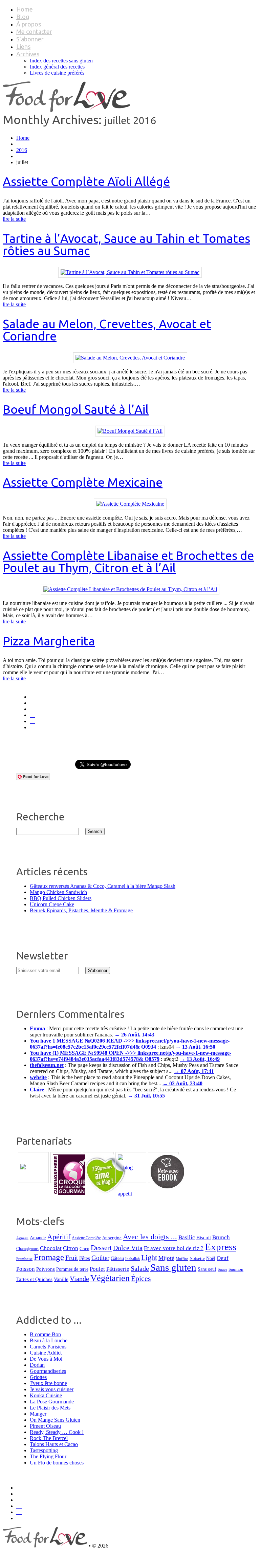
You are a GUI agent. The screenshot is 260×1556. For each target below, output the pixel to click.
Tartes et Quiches (34, 1279)
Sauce (222, 1269)
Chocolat (51, 1248)
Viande (79, 1278)
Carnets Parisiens (48, 1346)
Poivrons (45, 1269)
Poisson (25, 1269)
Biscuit (203, 1237)
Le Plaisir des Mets (50, 1408)
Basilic (186, 1237)
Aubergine (112, 1237)
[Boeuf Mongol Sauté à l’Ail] (130, 431)
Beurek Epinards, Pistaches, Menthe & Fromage (81, 910)
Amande (38, 1237)
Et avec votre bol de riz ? (173, 1248)
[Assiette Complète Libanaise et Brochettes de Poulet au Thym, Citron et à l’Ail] (130, 589)
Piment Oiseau (45, 1426)
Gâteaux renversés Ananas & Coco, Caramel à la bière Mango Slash (102, 886)
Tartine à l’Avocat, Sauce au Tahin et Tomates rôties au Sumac (126, 244)
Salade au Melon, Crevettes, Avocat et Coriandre (107, 330)
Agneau (22, 1238)
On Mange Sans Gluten (55, 1420)
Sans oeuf (207, 1269)
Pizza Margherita (49, 641)
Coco (84, 1248)
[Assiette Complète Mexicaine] (130, 504)
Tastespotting (44, 1450)
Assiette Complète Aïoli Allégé (86, 181)
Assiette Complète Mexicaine (82, 482)
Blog (22, 16)
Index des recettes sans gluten (61, 60)
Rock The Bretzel (49, 1438)
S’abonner (30, 39)
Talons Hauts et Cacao (54, 1444)
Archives (27, 54)
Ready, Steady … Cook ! (57, 1432)
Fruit (71, 1257)
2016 (21, 150)
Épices (141, 1279)
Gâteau (117, 1258)
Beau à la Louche (48, 1340)
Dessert (101, 1248)
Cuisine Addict (46, 1353)
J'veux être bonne (48, 1383)
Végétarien (110, 1278)
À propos (28, 24)
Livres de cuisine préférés (57, 73)
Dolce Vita (128, 1247)
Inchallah (132, 1259)
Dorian (37, 1365)
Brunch (221, 1237)
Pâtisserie (117, 1269)
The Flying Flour (48, 1456)
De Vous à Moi (46, 1359)
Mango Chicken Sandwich (58, 892)
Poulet (97, 1269)
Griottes (38, 1377)
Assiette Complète (86, 1238)
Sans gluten (173, 1267)
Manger (38, 1414)
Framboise (24, 1259)
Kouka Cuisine (46, 1395)
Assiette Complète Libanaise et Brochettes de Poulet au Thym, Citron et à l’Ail (128, 561)
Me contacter (34, 31)
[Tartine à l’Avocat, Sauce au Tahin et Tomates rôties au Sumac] (130, 272)
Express (220, 1246)
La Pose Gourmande (52, 1401)
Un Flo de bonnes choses (57, 1462)
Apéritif (58, 1236)
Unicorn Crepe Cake (52, 904)
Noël (210, 1258)
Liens (23, 46)
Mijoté (166, 1258)
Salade (140, 1268)
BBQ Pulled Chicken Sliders (60, 898)
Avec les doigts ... (150, 1236)
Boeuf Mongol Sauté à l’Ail (76, 409)
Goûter (100, 1257)
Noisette (197, 1258)
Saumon (236, 1269)
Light (149, 1257)
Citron (70, 1248)
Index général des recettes (57, 67)
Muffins (182, 1259)
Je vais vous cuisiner (51, 1389)
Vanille (61, 1279)
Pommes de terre (72, 1269)
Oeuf (223, 1258)
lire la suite (14, 219)
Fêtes (84, 1258)
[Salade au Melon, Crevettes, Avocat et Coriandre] (130, 358)
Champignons (27, 1248)
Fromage (49, 1257)
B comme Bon (45, 1334)
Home (24, 9)
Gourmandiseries (48, 1371)
